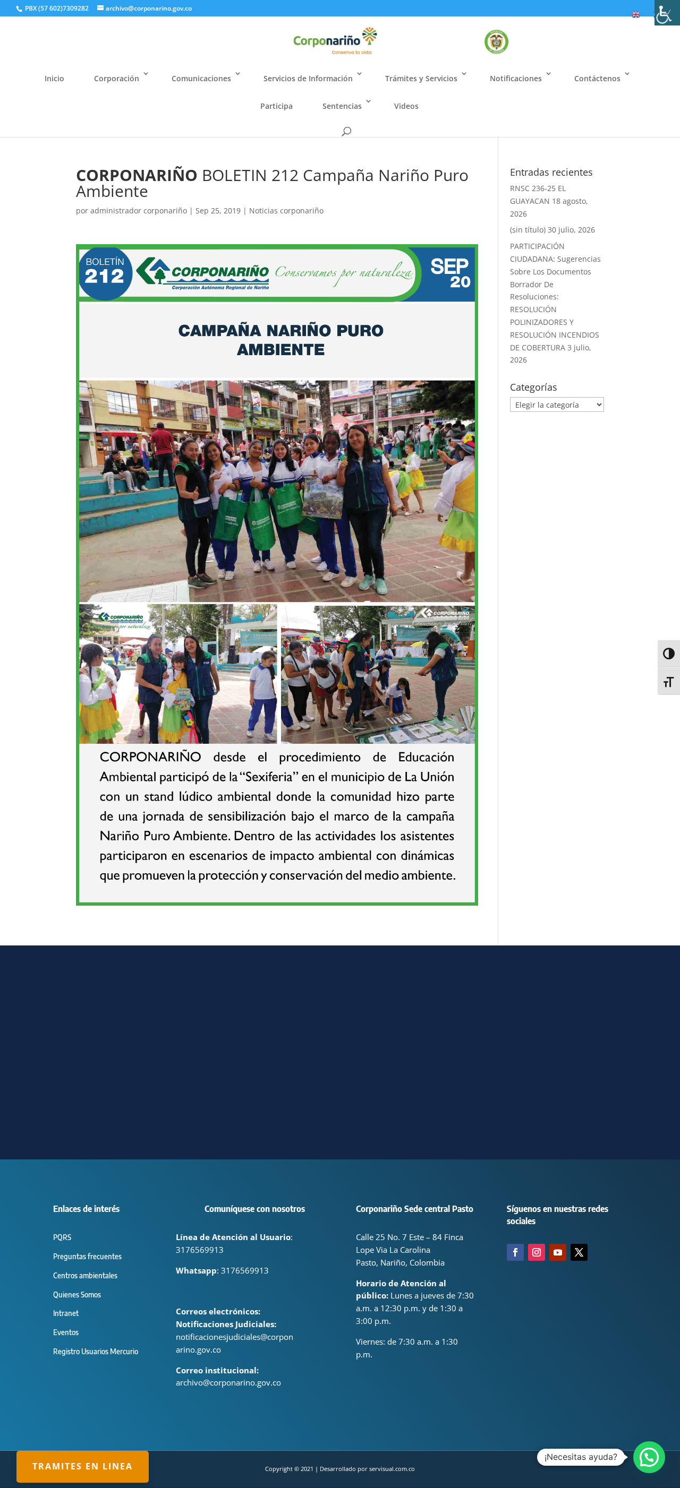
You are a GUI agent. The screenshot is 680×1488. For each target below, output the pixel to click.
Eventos (66, 1332)
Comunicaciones (201, 78)
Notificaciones (516, 78)
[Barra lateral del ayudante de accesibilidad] (667, 12)
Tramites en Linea (82, 1466)
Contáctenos (597, 78)
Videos (406, 106)
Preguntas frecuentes (87, 1256)
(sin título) (528, 230)
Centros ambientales (85, 1275)
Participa (276, 106)
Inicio (54, 78)
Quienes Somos (77, 1294)
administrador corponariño (138, 210)
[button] (649, 1457)
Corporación (116, 78)
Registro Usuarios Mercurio (95, 1351)
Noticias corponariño (286, 210)
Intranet (66, 1313)
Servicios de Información (308, 78)
